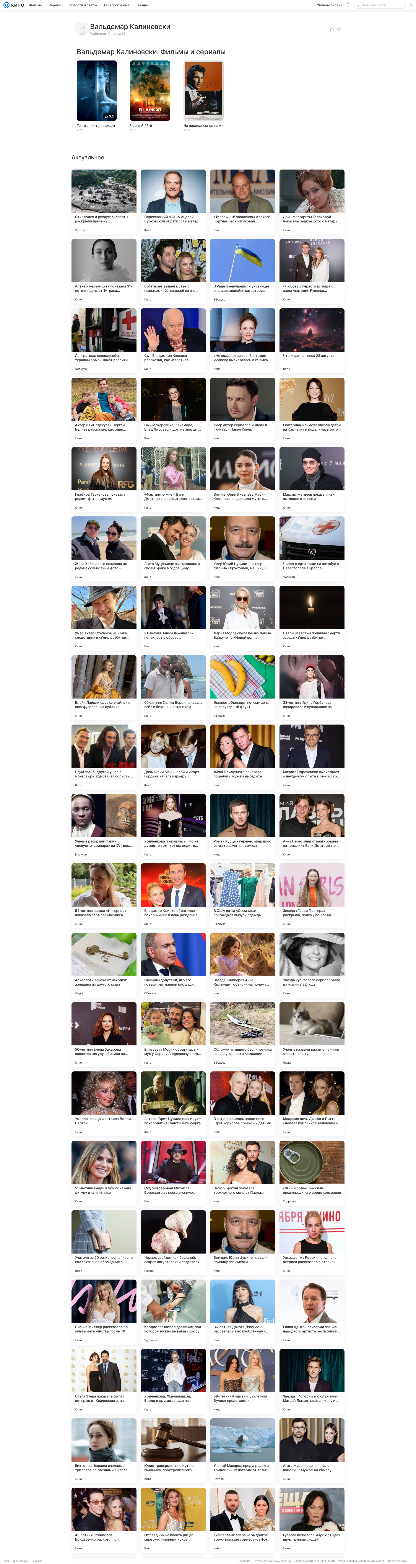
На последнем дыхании (204, 125)
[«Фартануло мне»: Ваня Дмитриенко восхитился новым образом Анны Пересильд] (173, 479)
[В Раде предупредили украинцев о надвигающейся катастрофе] (242, 271)
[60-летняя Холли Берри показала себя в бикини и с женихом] (173, 687)
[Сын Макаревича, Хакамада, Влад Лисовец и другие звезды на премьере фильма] (173, 410)
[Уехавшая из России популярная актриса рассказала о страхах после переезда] (312, 1242)
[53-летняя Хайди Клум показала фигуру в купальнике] (104, 1173)
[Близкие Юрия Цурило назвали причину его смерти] (242, 1242)
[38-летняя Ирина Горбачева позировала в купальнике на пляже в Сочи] (312, 687)
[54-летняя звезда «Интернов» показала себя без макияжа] (104, 895)
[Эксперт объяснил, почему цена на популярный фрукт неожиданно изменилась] (242, 687)
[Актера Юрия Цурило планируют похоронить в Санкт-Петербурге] (173, 1103)
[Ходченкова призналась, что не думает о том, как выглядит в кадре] (173, 826)
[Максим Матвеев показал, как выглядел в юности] (312, 479)
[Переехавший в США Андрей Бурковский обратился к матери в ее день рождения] (173, 202)
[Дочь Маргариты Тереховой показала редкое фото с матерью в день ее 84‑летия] (312, 202)
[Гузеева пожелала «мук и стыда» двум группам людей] (312, 1520)
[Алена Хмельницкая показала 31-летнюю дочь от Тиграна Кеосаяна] (104, 271)
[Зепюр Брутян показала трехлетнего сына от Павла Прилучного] (242, 1173)
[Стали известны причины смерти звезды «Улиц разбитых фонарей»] (312, 618)
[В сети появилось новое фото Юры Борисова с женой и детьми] (242, 1103)
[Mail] (6, 5)
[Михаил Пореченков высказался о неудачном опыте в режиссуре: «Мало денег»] (312, 757)
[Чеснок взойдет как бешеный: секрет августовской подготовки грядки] (173, 1242)
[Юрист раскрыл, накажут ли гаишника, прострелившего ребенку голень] (173, 1450)
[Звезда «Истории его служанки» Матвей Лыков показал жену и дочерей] (312, 1381)
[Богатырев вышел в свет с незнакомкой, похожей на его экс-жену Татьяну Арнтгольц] (173, 271)
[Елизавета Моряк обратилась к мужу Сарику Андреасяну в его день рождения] (173, 1034)
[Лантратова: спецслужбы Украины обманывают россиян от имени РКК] (104, 340)
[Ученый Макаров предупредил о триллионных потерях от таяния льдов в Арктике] (242, 1450)
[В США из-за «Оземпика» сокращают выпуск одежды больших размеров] (242, 895)
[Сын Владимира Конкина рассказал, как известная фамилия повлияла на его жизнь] (173, 340)
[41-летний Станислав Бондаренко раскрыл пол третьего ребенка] (104, 1520)
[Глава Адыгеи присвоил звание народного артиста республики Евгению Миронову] (312, 1312)
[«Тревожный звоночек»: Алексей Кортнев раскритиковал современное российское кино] (242, 202)
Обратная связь (398, 1560)
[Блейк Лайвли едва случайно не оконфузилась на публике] (104, 687)
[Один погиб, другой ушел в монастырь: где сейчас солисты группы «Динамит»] (104, 757)
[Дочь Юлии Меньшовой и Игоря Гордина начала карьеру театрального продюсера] (173, 757)
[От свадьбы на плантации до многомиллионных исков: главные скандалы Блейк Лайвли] (173, 1520)
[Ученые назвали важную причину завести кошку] (312, 1034)
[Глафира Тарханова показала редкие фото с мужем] (104, 479)
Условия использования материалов (361, 1560)
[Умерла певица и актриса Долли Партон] (104, 1103)
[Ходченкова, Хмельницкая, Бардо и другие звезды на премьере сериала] (173, 1381)
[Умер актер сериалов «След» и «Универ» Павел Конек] (242, 410)
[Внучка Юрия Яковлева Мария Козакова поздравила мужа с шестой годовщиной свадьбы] (242, 479)
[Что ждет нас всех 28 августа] (312, 340)
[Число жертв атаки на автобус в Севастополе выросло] (312, 548)
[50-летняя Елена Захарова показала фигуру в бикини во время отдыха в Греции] (104, 1034)
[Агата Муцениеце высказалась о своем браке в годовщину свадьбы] (173, 548)
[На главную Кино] (17, 5)
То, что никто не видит (96, 125)
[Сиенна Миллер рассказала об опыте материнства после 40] (104, 1312)
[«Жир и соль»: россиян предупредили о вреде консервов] (312, 1173)
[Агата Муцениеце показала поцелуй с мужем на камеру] (312, 1450)
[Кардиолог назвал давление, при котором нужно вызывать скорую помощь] (173, 1312)
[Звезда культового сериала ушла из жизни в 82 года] (312, 965)
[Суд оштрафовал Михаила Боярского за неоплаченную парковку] (173, 1173)
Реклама (36, 1560)
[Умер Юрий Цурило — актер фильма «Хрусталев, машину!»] (242, 548)
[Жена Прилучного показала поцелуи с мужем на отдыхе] (242, 757)
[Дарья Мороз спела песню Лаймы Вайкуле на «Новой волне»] (242, 618)
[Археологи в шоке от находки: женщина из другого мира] (104, 965)
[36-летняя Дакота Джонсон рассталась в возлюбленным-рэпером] (242, 1312)
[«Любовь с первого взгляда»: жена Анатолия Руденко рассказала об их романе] (312, 271)
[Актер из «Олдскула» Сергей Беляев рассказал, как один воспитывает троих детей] (104, 410)
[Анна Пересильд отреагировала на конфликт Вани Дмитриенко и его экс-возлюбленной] (312, 826)
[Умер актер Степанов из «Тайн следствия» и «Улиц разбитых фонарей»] (104, 618)
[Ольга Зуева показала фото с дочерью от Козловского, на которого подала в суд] (104, 1381)
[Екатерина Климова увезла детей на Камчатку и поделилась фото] (312, 410)
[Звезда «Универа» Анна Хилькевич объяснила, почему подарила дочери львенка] (242, 965)
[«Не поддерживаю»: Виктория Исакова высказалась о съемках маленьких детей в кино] (242, 340)
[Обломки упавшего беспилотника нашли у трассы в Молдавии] (242, 1034)
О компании (20, 1560)
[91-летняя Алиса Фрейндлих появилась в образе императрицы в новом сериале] (173, 618)
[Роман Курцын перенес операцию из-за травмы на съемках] (242, 826)
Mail (7, 1560)
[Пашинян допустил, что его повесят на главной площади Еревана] (173, 965)
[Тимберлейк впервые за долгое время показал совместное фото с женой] (242, 1520)
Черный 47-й (141, 125)
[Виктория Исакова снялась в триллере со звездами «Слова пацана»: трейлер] (104, 1450)
